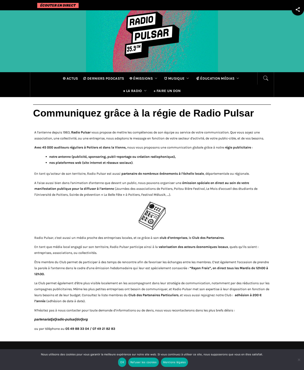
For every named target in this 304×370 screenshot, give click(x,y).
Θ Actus (70, 78)
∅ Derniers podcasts (103, 78)
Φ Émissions (141, 78)
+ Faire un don (167, 91)
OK (122, 362)
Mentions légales (174, 362)
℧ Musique (174, 78)
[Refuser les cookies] (299, 362)
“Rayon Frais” (200, 268)
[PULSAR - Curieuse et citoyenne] (152, 41)
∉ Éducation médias (215, 78)
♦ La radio (132, 91)
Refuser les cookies (143, 362)
